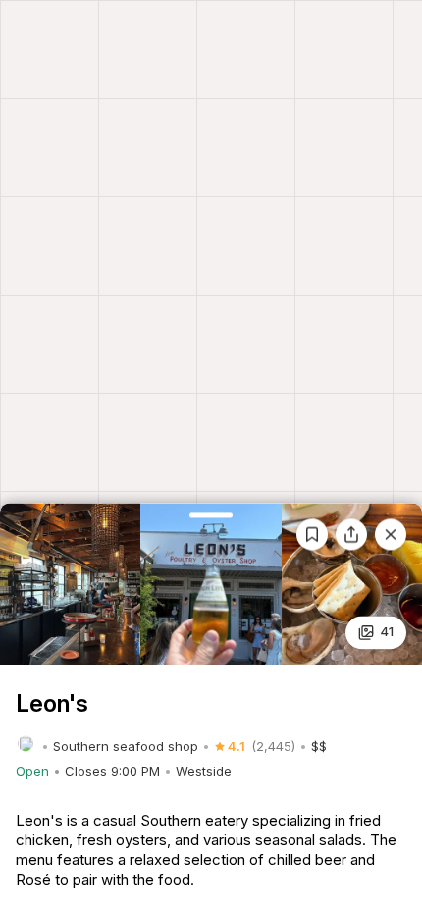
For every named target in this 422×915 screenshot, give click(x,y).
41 (387, 632)
